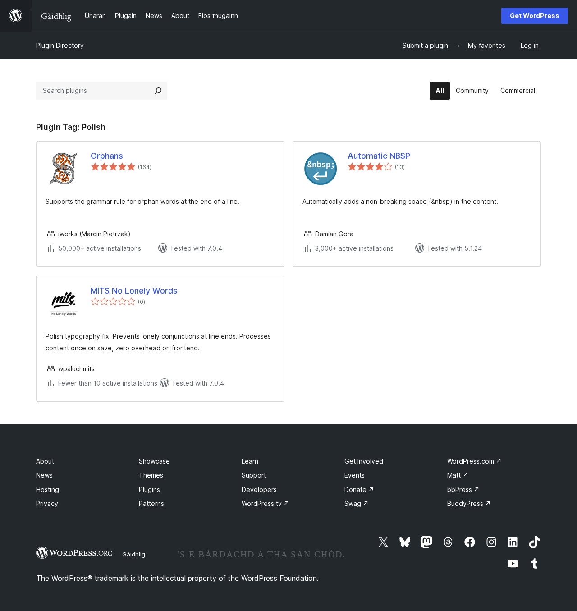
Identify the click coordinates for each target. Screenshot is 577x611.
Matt (457, 475)
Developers (259, 489)
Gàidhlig (133, 554)
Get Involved (363, 461)
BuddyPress (469, 503)
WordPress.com (474, 461)
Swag (356, 503)
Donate (359, 489)
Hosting (47, 489)
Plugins (149, 489)
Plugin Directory (60, 45)
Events (354, 475)
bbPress (463, 489)
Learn (250, 461)
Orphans (107, 156)
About (45, 461)
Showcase (154, 461)
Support (254, 475)
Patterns (151, 503)
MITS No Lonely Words (134, 290)
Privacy (47, 503)
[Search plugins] (158, 91)
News (44, 475)
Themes (151, 475)
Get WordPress (534, 15)
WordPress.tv (265, 503)
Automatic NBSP (379, 156)
